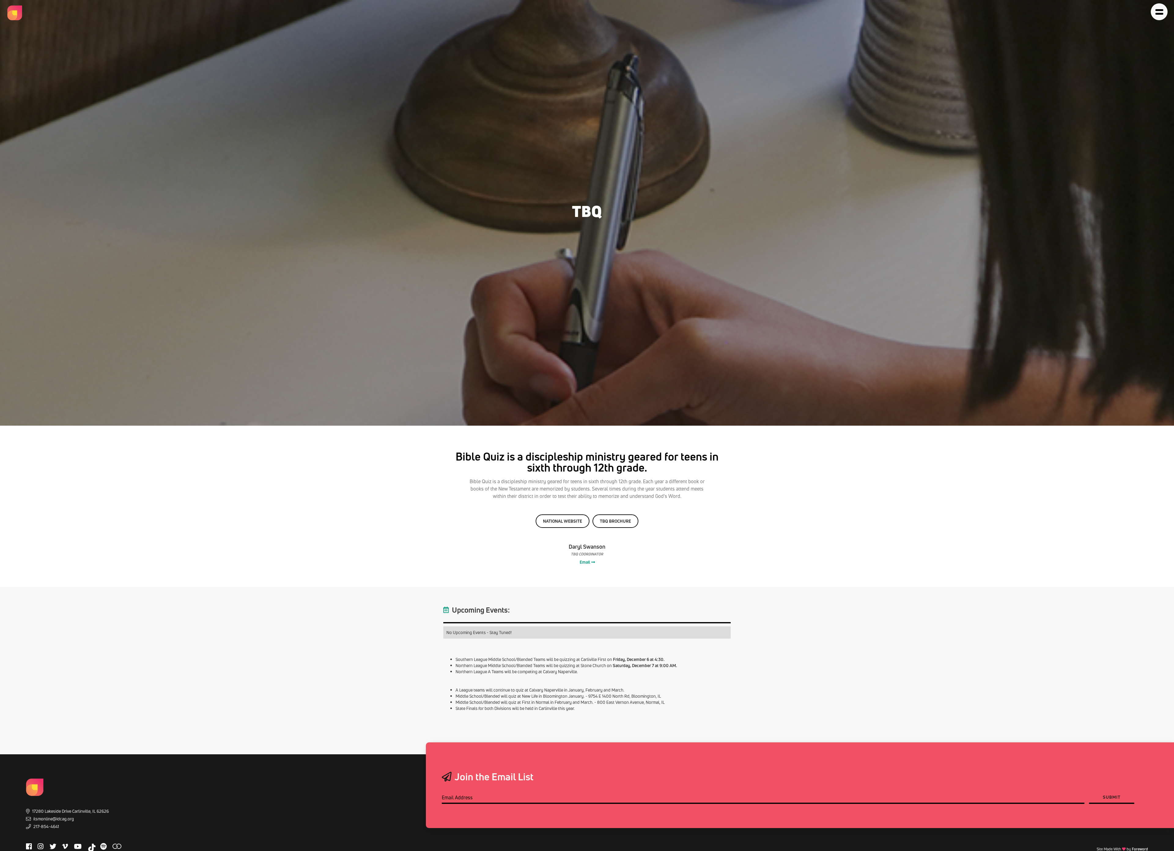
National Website (562, 521)
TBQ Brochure (615, 521)
